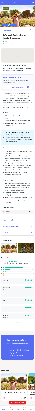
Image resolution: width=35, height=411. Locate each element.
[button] (17, 220)
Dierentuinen (7, 30)
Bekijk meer (17, 323)
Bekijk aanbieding (17, 87)
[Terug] (2, 2)
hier (19, 193)
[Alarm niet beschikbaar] (30, 30)
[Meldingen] (33, 2)
